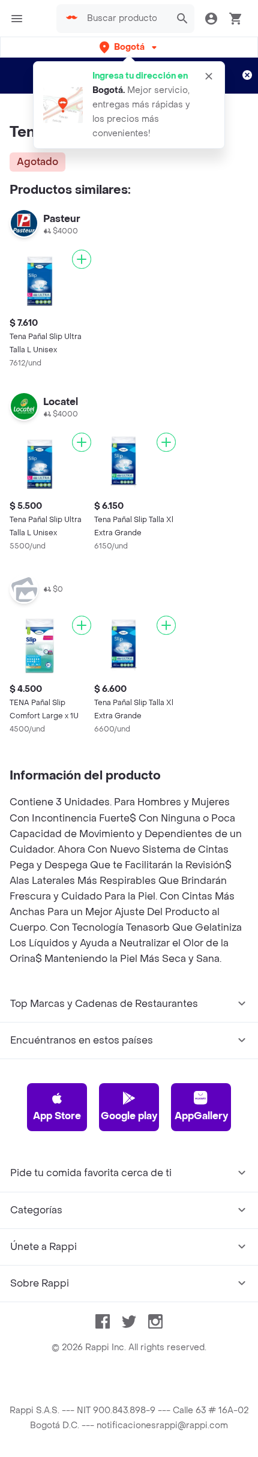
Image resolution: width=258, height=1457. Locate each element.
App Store (57, 1116)
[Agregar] (81, 259)
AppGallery (201, 1116)
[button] (129, 47)
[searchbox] (125, 18)
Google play (129, 1116)
